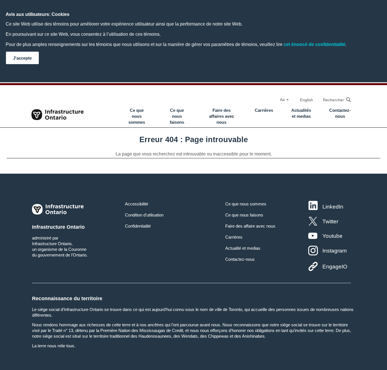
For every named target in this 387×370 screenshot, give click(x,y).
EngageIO (334, 267)
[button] (334, 99)
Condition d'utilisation (144, 215)
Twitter (330, 221)
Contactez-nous (340, 113)
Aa (283, 99)
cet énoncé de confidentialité (314, 44)
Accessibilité (136, 203)
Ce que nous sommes (136, 116)
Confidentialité (138, 226)
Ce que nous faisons (177, 116)
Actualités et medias (301, 113)
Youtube (332, 236)
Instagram (334, 251)
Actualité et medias (242, 248)
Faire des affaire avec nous (250, 226)
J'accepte (22, 58)
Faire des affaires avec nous (221, 116)
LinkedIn (332, 207)
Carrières (264, 110)
